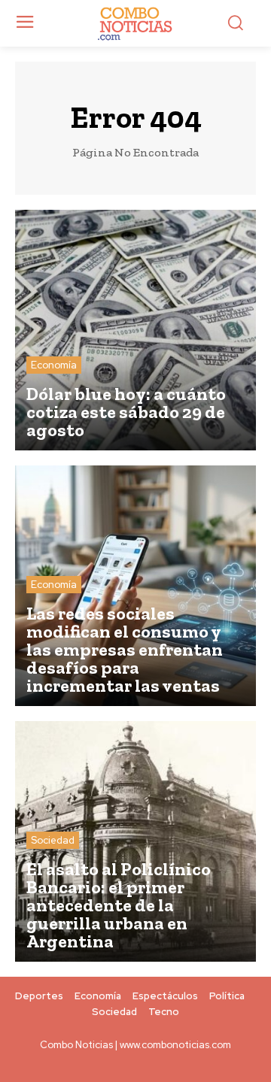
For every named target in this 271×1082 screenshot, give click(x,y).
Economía (54, 365)
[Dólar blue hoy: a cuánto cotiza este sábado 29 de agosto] (135, 330)
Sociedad (53, 840)
